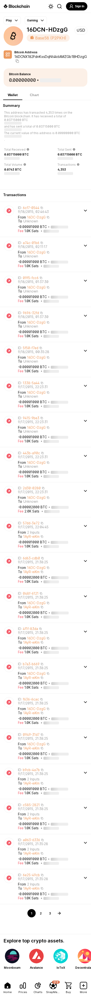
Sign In (79, 6)
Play (9, 20)
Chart (34, 95)
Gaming (32, 20)
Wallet (13, 95)
